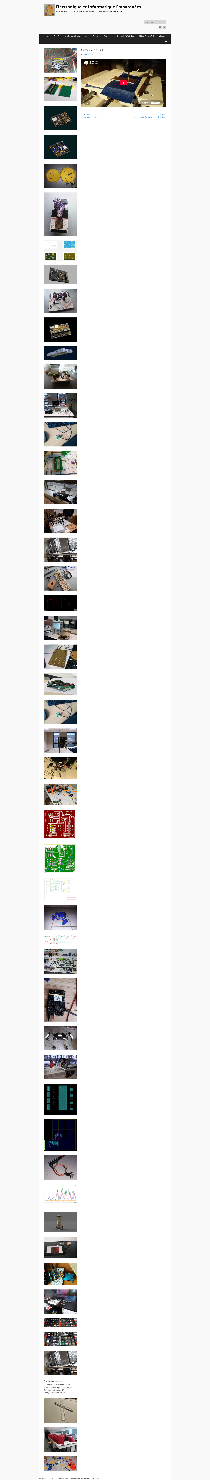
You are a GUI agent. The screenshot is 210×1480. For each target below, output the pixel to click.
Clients (162, 36)
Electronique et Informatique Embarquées (98, 7)
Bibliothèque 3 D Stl (147, 36)
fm (95, 54)
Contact (96, 36)
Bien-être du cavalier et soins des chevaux (71, 36)
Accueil (47, 36)
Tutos (106, 36)
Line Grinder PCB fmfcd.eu (123, 36)
